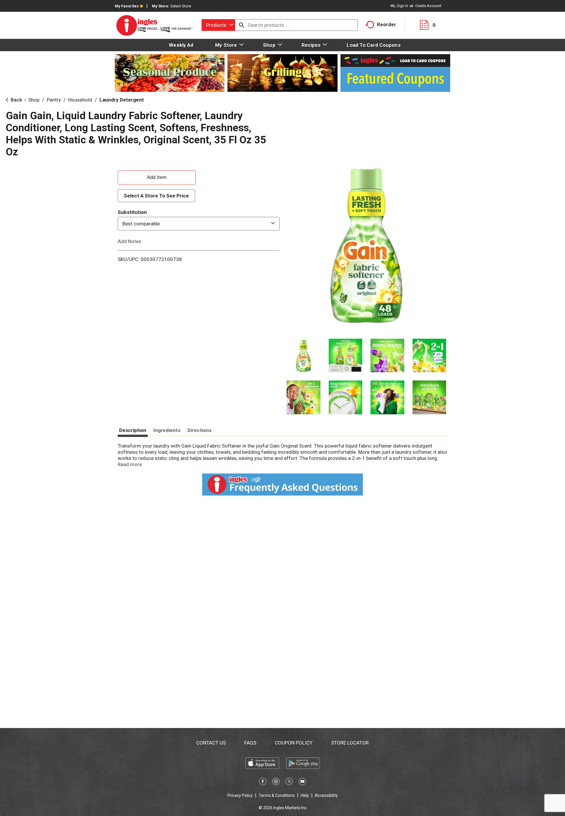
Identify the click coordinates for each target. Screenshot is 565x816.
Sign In (402, 6)
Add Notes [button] (129, 241)
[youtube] (302, 782)
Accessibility (326, 795)
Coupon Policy (294, 743)
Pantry (54, 100)
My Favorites (127, 6)
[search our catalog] (241, 25)
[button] (303, 356)
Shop (33, 100)
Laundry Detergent (121, 100)
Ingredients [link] (166, 430)
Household (80, 100)
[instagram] (276, 782)
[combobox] (218, 25)
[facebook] (262, 782)
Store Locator (350, 743)
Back (15, 100)
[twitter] (289, 782)
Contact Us (211, 743)
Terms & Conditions (277, 795)
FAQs (250, 743)
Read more (130, 464)
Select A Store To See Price (156, 196)
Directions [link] (199, 430)
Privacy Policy (240, 795)
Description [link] (132, 430)
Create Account (428, 6)
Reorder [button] (386, 24)
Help (305, 795)
